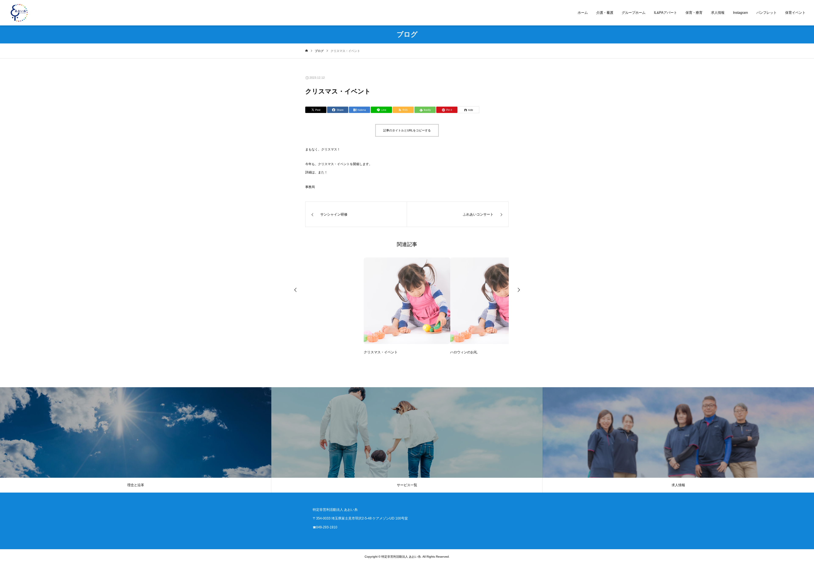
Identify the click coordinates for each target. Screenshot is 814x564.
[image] (407, 303)
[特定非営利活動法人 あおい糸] (19, 12)
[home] (306, 51)
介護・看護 (604, 12)
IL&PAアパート (665, 12)
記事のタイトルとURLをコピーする (407, 130)
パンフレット (766, 12)
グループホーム (633, 12)
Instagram (740, 12)
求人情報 (718, 12)
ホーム (583, 12)
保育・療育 (694, 12)
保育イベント (795, 12)
